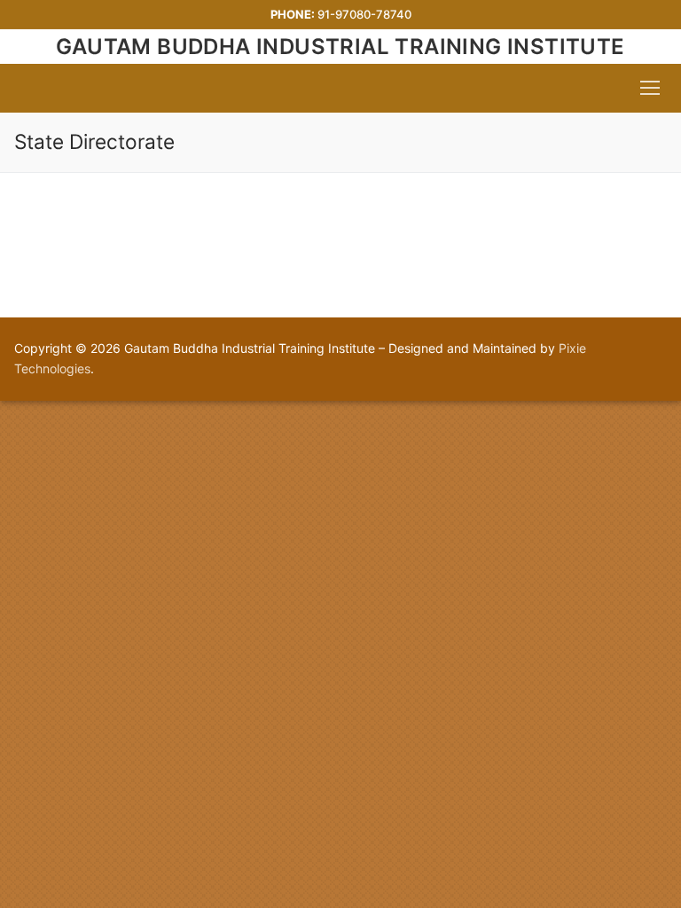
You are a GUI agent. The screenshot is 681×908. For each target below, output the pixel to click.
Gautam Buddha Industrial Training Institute (340, 46)
